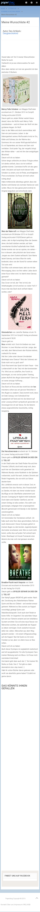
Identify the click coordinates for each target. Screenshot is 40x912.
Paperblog (9, 898)
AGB (28, 904)
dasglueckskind (10, 33)
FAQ (24, 904)
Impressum (18, 904)
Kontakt (3, 904)
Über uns (10, 904)
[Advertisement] (20, 781)
